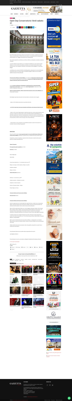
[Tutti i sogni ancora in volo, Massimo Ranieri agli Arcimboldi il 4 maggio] (27, 301)
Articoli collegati (12, 263)
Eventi (26, 13)
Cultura (21, 13)
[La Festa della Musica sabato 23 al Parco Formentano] (27, 269)
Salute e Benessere (44, 13)
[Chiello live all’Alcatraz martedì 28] (15, 301)
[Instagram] (60, 5)
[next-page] (12, 310)
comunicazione (19, 400)
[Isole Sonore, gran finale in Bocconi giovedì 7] (38, 279)
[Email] (29, 27)
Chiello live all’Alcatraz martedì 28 (15, 306)
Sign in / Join (19, 0)
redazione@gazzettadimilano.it (32, 396)
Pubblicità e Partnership (59, 400)
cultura (20, 260)
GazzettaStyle (33, 13)
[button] (56, 4)
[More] (36, 27)
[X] (20, 27)
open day (29, 259)
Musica (16, 16)
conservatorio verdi (34, 259)
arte (22, 260)
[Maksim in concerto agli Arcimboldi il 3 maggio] (38, 301)
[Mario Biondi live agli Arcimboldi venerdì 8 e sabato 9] (15, 279)
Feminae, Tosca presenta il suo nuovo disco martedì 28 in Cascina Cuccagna (38, 295)
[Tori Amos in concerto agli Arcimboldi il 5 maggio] (27, 290)
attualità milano (18, 259)
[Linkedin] (61, 5)
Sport (51, 13)
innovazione (14, 400)
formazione (22, 259)
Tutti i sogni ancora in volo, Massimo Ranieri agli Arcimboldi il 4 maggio (27, 307)
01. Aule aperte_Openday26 (14, 241)
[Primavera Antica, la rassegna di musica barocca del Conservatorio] (27, 279)
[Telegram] (33, 27)
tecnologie (22, 400)
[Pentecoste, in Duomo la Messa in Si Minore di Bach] (38, 269)
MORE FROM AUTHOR (20, 263)
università (26, 259)
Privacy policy (53, 400)
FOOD (38, 13)
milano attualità (40, 259)
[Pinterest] (22, 27)
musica (13, 259)
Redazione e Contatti (47, 400)
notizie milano (16, 260)
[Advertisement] (54, 369)
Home (12, 13)
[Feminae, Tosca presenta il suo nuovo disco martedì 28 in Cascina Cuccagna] (38, 290)
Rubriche (56, 13)
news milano (12, 260)
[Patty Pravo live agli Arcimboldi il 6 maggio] (15, 290)
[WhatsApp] (24, 27)
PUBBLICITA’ (11, 3)
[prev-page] (10, 310)
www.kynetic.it (26, 400)
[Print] (31, 27)
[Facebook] (58, 5)
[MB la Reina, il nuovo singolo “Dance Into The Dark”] (15, 269)
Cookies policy (26, 393)
